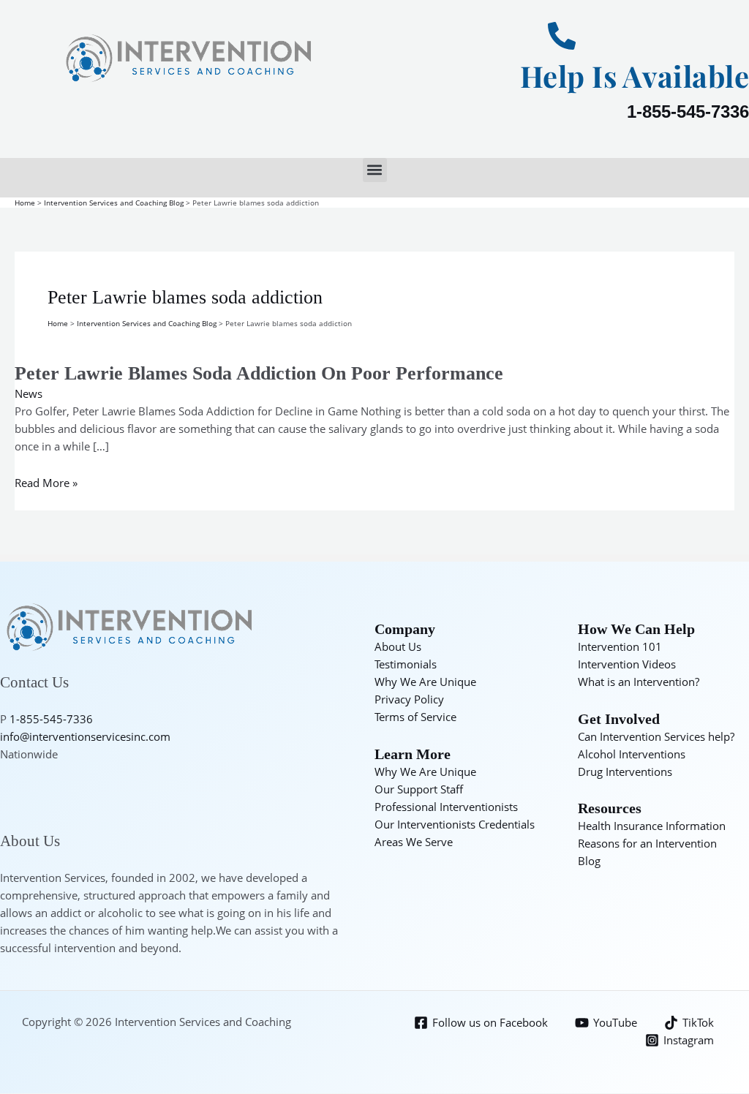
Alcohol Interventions (631, 754)
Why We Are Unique (425, 681)
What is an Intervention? (638, 681)
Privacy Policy (409, 699)
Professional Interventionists (446, 806)
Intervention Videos (627, 664)
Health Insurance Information (652, 825)
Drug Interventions (625, 771)
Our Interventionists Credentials (454, 824)
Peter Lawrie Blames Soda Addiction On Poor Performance (259, 373)
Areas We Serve (413, 841)
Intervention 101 (620, 646)
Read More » (46, 482)
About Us (397, 646)
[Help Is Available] (562, 36)
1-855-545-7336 (688, 111)
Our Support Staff (418, 789)
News (28, 393)
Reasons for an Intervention (647, 843)
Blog (589, 860)
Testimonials (405, 664)
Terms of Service (415, 716)
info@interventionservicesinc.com (85, 736)
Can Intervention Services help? (656, 736)
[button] (375, 170)
